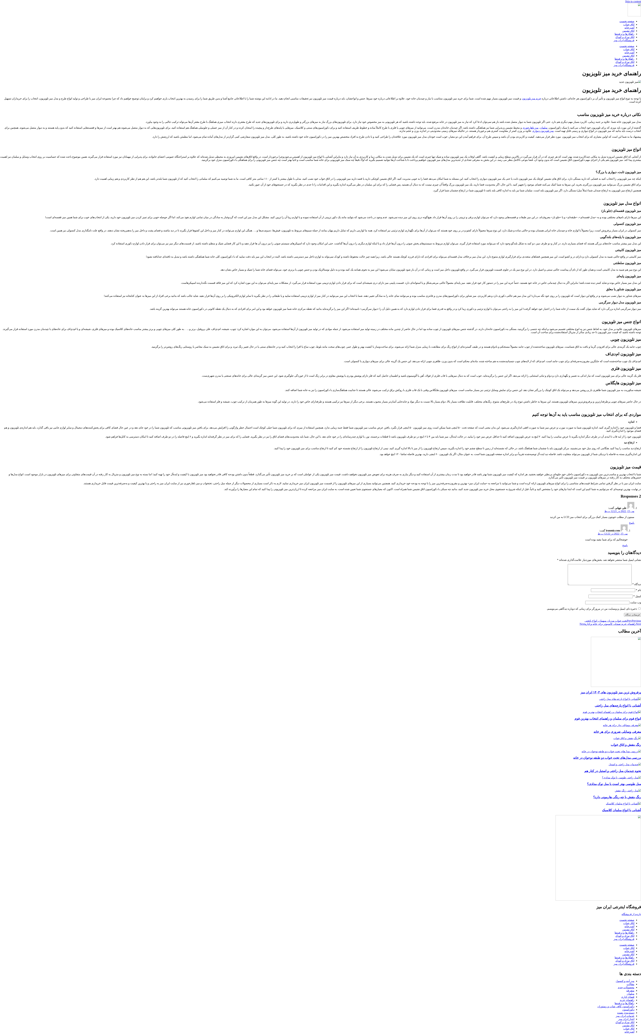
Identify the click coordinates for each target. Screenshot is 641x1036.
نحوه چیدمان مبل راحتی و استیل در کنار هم (612, 771)
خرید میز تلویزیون (531, 98)
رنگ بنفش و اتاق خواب (626, 744)
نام (638, 590)
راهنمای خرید (627, 1000)
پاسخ (631, 522)
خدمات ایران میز (625, 1015)
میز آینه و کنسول (625, 981)
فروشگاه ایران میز (624, 40)
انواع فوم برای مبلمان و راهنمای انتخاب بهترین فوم (608, 718)
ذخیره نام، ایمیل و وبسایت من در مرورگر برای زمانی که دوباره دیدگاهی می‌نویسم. (592, 608)
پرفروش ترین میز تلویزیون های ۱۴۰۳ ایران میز (611, 692)
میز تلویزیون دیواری (543, 130)
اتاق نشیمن (628, 30)
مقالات (630, 984)
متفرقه (630, 990)
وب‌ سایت (635, 602)
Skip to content (633, 1)
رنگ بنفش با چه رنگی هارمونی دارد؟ (617, 797)
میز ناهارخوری (530, 127)
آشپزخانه (629, 27)
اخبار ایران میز (626, 1019)
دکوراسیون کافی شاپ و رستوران (615, 1006)
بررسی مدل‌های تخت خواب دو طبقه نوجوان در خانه (607, 757)
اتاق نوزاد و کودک (624, 37)
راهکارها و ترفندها (624, 34)
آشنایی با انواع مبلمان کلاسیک (621, 810)
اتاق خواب (628, 24)
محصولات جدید (626, 987)
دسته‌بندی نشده (625, 1012)
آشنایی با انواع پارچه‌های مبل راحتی (618, 705)
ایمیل (637, 596)
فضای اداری (627, 996)
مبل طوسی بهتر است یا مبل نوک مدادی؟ (614, 784)
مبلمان (544, 127)
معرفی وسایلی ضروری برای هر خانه (617, 731)
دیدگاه (636, 584)
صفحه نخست (626, 21)
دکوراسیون (628, 1009)
